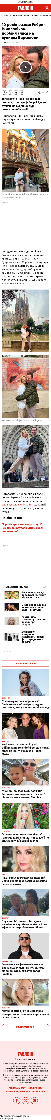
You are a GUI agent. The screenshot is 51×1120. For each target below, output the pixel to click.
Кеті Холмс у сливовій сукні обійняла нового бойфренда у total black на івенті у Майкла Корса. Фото (25, 749)
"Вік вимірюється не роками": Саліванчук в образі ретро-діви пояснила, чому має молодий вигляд (25, 704)
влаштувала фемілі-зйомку (19, 504)
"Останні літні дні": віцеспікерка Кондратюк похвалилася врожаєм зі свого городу (25, 1014)
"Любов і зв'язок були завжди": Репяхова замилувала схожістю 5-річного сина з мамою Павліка (24, 794)
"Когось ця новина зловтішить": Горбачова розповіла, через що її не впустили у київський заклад (25, 838)
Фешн (27, 15)
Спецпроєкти (35, 1088)
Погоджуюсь (6, 1118)
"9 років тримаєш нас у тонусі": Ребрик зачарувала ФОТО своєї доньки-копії (22, 528)
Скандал (17, 15)
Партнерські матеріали (18, 1092)
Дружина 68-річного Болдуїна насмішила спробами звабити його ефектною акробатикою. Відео (24, 924)
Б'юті (35, 15)
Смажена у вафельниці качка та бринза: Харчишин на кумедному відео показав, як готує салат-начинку (23, 969)
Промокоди (38, 1092)
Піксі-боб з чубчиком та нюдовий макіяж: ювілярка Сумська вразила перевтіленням (24, 881)
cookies (27, 1116)
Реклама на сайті (17, 1088)
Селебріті (6, 15)
